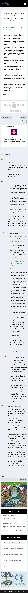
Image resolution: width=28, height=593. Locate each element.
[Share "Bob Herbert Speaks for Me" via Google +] (10, 104)
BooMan (6, 542)
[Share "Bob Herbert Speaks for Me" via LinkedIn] (18, 104)
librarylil (6, 548)
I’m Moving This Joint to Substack (10, 515)
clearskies (6, 554)
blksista (11, 233)
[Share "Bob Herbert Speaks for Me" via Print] (15, 107)
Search (3, 476)
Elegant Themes (12, 591)
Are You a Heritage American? (9, 518)
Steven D (12, 18)
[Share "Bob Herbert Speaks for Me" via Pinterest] (15, 104)
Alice (9, 182)
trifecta (9, 406)
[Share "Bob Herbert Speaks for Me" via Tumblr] (12, 104)
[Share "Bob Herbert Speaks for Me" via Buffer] (20, 104)
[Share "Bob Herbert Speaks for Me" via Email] (12, 107)
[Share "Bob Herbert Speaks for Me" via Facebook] (5, 104)
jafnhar (5, 560)
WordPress (22, 591)
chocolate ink (14, 357)
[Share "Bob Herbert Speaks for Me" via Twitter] (7, 104)
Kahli (9, 160)
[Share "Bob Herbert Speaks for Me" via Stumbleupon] (23, 104)
